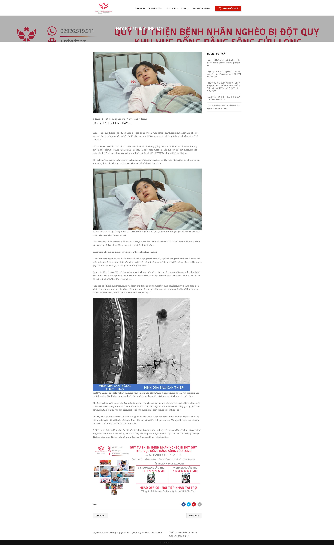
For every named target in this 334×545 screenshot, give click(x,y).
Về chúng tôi (155, 9)
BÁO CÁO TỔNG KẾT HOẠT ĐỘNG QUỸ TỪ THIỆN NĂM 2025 (223, 98)
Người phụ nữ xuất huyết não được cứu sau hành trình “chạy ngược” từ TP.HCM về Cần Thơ (224, 74)
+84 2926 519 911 (181, 536)
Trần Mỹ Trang (139, 119)
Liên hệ (184, 9)
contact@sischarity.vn (186, 532)
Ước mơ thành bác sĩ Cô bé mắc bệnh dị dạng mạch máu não (223, 107)
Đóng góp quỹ (230, 8)
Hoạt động (171, 9)
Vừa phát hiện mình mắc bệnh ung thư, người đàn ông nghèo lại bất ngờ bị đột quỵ (224, 62)
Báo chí (121, 119)
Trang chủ (140, 9)
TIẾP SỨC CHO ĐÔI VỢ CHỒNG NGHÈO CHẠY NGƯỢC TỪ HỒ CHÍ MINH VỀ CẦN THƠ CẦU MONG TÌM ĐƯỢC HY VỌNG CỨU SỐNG (223, 87)
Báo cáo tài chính (201, 9)
